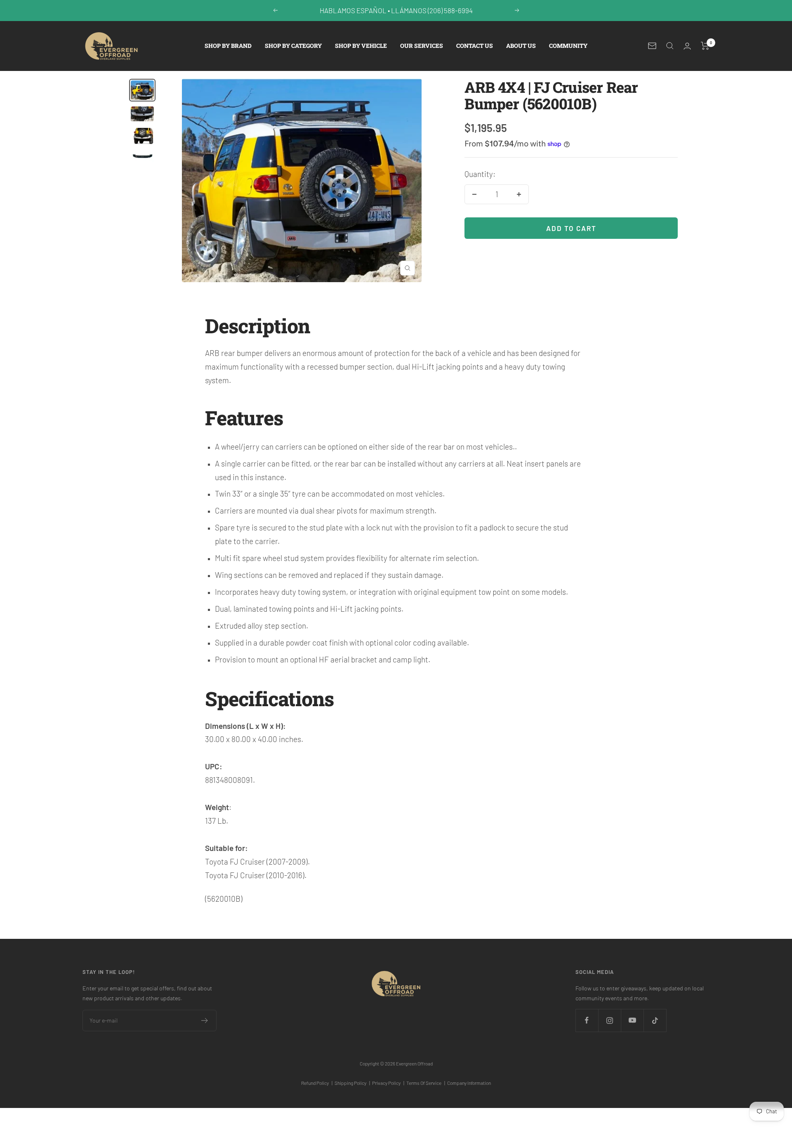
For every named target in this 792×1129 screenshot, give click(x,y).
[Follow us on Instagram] (609, 1020)
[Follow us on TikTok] (655, 1020)
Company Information (469, 1083)
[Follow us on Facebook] (586, 1020)
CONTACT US (474, 45)
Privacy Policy (388, 1083)
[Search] (670, 45)
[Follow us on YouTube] (632, 1020)
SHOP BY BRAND (228, 45)
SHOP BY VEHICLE (361, 45)
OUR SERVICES (421, 45)
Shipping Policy (352, 1083)
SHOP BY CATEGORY (293, 45)
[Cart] (705, 46)
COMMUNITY (568, 45)
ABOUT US (521, 45)
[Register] (204, 1020)
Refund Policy (316, 1083)
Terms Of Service (425, 1083)
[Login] (687, 45)
